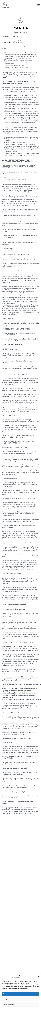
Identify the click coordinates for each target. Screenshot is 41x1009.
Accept (5, 994)
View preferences (8, 1004)
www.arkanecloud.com (14, 43)
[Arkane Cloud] (5, 5)
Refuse (5, 999)
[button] (38, 977)
